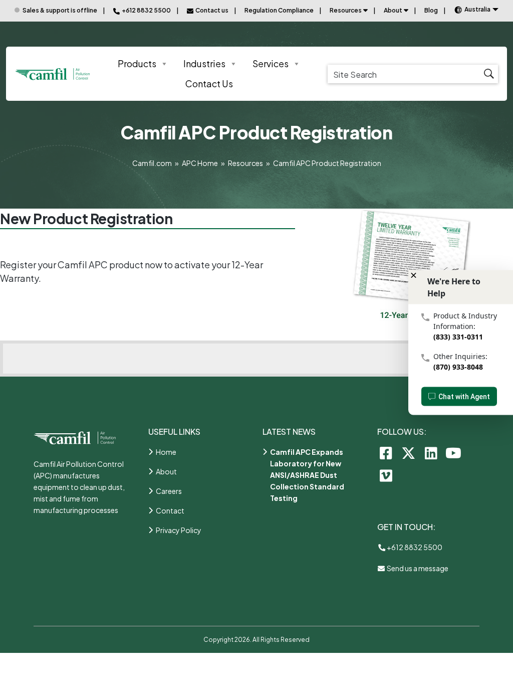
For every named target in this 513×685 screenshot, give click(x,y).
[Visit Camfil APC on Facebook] (386, 452)
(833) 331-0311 (458, 336)
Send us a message (417, 568)
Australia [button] (477, 9)
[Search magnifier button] (488, 74)
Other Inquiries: (460, 356)
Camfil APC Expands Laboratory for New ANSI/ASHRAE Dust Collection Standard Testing (307, 474)
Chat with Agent (464, 397)
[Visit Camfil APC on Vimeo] (386, 475)
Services (270, 63)
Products (137, 63)
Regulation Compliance (279, 10)
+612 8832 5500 (414, 547)
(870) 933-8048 (458, 367)
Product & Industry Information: (465, 321)
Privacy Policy (178, 530)
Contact (170, 510)
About (393, 10)
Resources (346, 10)
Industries (204, 63)
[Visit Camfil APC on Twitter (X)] (408, 452)
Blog (431, 10)
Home (166, 451)
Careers (169, 490)
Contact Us (209, 83)
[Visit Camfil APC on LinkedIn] (431, 452)
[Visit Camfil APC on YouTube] (453, 452)
